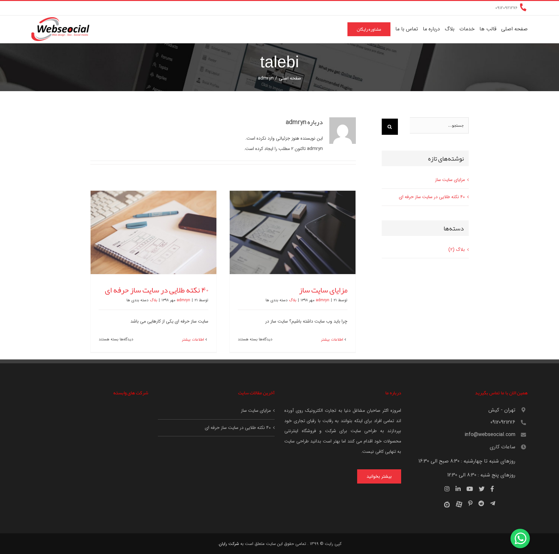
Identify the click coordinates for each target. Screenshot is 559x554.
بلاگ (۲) (456, 249)
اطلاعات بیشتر (333, 339)
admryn (322, 300)
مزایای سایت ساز (323, 290)
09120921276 (502, 422)
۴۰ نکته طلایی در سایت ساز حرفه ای (156, 290)
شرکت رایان (229, 543)
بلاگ (292, 300)
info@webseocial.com (490, 435)
